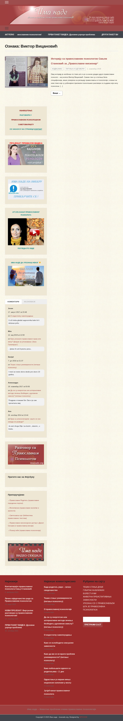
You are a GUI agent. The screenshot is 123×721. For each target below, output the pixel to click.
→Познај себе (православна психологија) (24, 530)
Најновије (29, 302)
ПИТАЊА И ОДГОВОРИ (75, 69)
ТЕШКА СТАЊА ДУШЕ (93, 587)
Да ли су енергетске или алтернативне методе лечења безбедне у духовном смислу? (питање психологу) (24, 393)
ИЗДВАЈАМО (57, 69)
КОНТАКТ (38, 129)
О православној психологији (58, 609)
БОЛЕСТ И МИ (89, 593)
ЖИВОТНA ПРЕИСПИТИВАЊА (97, 597)
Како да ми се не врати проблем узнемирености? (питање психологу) (59, 657)
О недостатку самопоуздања (21, 316)
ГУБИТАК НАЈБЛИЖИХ (93, 590)
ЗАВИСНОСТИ (90, 600)
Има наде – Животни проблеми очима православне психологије (61, 709)
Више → (57, 93)
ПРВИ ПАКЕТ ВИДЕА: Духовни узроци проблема (53, 35)
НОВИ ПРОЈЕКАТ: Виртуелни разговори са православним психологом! (19, 613)
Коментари (13, 302)
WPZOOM (83, 717)
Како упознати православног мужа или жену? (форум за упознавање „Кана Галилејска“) (24, 342)
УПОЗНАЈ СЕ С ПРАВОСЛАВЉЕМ (98, 603)
